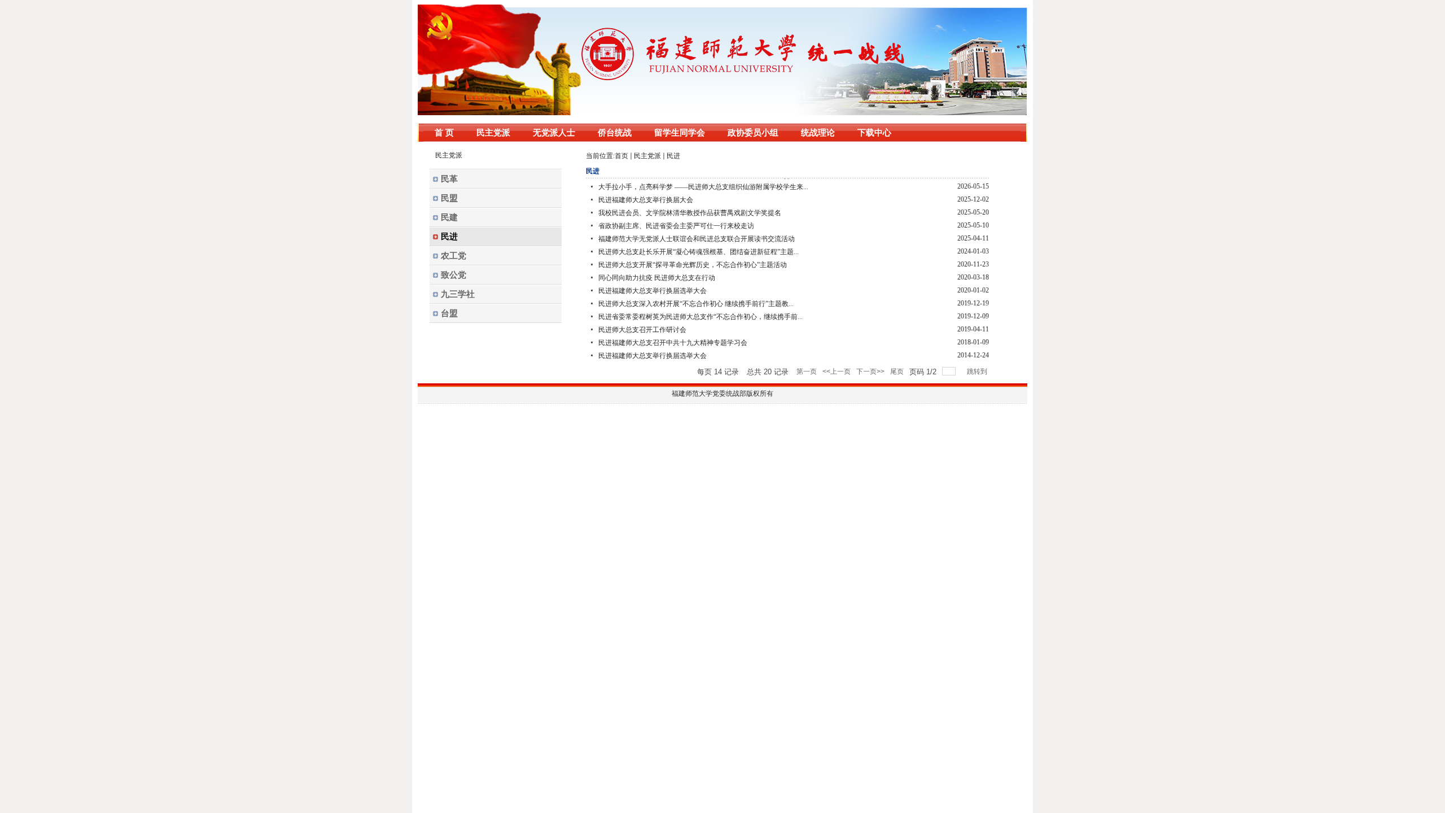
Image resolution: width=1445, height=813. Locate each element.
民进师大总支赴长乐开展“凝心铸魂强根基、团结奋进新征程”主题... (698, 252)
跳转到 (978, 371)
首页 (621, 156)
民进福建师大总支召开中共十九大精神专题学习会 (672, 343)
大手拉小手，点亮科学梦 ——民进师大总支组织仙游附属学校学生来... (703, 187)
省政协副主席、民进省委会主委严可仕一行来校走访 (676, 226)
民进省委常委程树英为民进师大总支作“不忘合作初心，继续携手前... (700, 317)
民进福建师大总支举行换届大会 (645, 200)
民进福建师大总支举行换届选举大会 (652, 291)
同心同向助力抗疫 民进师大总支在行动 (656, 278)
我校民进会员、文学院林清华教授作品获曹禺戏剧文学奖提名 (689, 213)
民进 (673, 156)
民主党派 (647, 156)
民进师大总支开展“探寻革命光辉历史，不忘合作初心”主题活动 (692, 265)
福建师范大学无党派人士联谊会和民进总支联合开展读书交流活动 (696, 239)
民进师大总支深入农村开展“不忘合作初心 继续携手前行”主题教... (696, 304)
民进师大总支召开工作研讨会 (642, 330)
